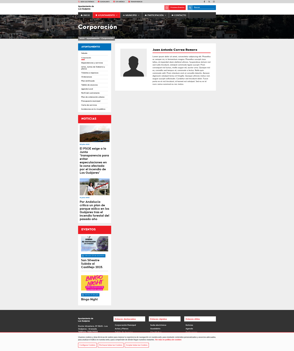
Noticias (189, 325)
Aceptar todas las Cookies (136, 345)
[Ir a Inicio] (95, 7)
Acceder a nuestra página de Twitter (209, 1)
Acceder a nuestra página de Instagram (214, 1)
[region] (147, 341)
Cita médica (120, 2)
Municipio (131, 15)
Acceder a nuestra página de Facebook (204, 1)
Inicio (82, 38)
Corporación (107, 38)
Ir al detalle (95, 133)
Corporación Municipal (125, 325)
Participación (155, 15)
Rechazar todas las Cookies (110, 345)
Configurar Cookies (87, 345)
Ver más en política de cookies (168, 340)
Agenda (189, 329)
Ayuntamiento (106, 15)
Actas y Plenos (121, 329)
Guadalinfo (105, 2)
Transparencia (136, 2)
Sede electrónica (87, 2)
